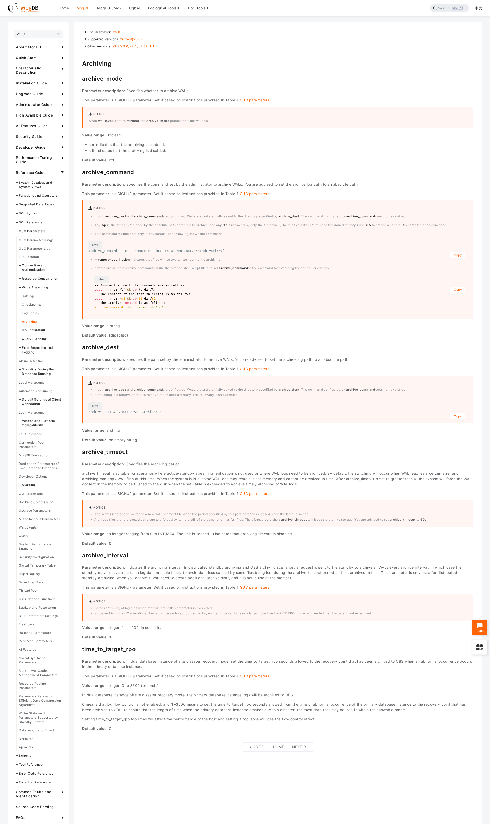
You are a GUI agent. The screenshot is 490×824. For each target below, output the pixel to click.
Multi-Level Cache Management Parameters (38, 673)
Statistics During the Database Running (38, 371)
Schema (25, 756)
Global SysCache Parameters (32, 660)
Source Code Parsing (35, 807)
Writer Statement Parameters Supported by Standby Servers (38, 718)
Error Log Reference (35, 782)
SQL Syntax (28, 213)
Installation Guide (31, 83)
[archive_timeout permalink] (78, 451)
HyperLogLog (29, 574)
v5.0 (116, 32)
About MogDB (28, 47)
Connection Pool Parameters (32, 445)
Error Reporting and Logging (37, 350)
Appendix (26, 747)
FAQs (21, 817)
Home (64, 8)
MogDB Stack (109, 8)
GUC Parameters (32, 231)
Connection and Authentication (34, 267)
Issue (480, 630)
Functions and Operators (38, 196)
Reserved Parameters (35, 641)
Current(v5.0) (131, 39)
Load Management (33, 382)
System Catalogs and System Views (35, 185)
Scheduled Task (31, 582)
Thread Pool (28, 591)
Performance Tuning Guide (34, 159)
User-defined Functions (37, 599)
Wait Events (28, 528)
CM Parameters (31, 494)
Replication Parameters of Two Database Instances (39, 466)
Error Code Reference (36, 773)
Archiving (29, 322)
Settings (28, 296)
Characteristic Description (28, 70)
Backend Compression (36, 502)
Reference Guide (31, 172)
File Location (29, 257)
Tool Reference (31, 764)
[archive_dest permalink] (78, 347)
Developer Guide (31, 147)
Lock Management (33, 413)
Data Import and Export (36, 730)
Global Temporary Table (37, 566)
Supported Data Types (36, 205)
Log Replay (30, 313)
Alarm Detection (31, 361)
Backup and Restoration (37, 608)
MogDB (83, 8)
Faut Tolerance (30, 434)
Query (23, 536)
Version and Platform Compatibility (38, 423)
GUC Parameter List (34, 248)
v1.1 (151, 46)
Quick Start (26, 58)
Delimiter (26, 739)
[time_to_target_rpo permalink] (78, 648)
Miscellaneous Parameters (39, 519)
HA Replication (33, 330)
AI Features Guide (32, 126)
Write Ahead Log (35, 287)
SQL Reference (31, 222)
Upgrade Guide (29, 94)
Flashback (27, 624)
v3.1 (115, 46)
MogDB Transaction (34, 455)
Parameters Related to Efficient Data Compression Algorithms (40, 700)
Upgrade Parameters (35, 511)
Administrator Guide (34, 104)
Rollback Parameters (35, 633)
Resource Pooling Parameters (32, 686)
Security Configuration (36, 557)
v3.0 (124, 46)
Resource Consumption (40, 278)
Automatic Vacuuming (36, 391)
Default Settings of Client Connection (41, 401)
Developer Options (33, 477)
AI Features (27, 650)
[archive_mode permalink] (78, 78)
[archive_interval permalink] (78, 555)
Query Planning (34, 339)
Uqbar (134, 8)
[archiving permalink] (78, 63)
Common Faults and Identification (34, 794)
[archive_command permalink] (78, 171)
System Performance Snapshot (35, 547)
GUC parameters (255, 100)
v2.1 (133, 46)
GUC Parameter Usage (36, 240)
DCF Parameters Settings (38, 616)
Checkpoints (32, 305)
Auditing (28, 485)
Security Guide (29, 136)
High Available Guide (34, 115)
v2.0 (142, 46)
